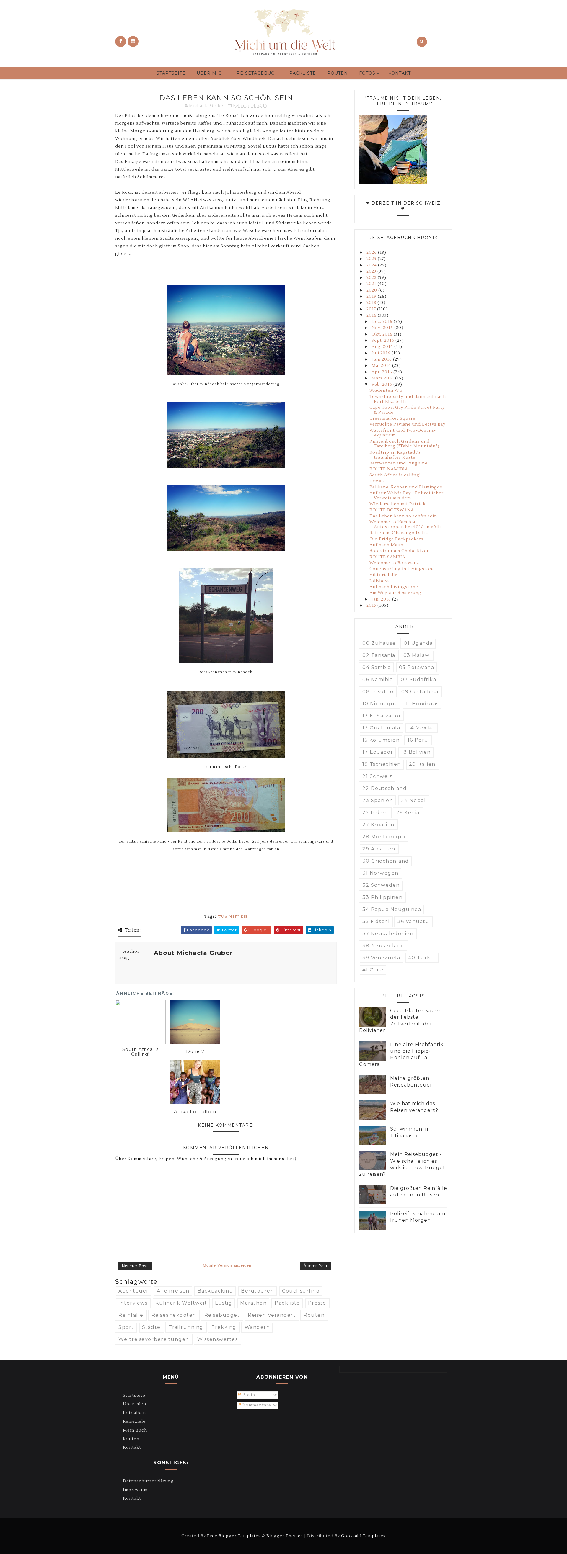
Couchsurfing (301, 1291)
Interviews (132, 1303)
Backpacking (215, 1291)
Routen (337, 73)
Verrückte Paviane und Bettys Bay (407, 424)
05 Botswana (416, 667)
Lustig (223, 1303)
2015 (371, 605)
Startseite (171, 73)
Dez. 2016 (383, 321)
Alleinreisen (173, 1291)
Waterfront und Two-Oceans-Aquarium (402, 433)
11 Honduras (422, 703)
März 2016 (383, 378)
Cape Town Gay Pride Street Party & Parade (407, 410)
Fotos (367, 73)
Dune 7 (377, 481)
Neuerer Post (135, 1266)
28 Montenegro (384, 837)
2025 (372, 258)
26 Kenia (408, 812)
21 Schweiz (377, 776)
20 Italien (422, 764)
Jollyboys (379, 581)
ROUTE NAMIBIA (388, 469)
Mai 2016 (382, 365)
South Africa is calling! (395, 475)
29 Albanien (378, 849)
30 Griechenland (385, 861)
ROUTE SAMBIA (387, 557)
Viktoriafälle (383, 575)
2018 (371, 302)
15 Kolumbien (381, 740)
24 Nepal (413, 800)
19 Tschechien (381, 764)
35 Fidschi (376, 921)
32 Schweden (381, 885)
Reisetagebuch (257, 73)
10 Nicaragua (380, 703)
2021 (371, 284)
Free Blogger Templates (234, 1536)
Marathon (253, 1303)
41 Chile (373, 970)
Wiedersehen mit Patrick (397, 504)
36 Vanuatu (413, 921)
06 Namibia (234, 916)
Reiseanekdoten (173, 1315)
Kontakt (399, 73)
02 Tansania (378, 655)
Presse (317, 1303)
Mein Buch (135, 1430)
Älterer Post (316, 1266)
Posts (248, 1395)
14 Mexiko (421, 728)
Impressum (135, 1490)
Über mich (211, 73)
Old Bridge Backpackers (396, 539)
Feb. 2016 (382, 384)
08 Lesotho (377, 691)
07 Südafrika (418, 679)
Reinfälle (131, 1315)
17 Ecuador (377, 752)
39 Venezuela (381, 958)
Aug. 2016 (383, 346)
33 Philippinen (382, 897)
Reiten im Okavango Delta (398, 533)
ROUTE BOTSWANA (391, 510)
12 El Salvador (381, 716)
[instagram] (133, 41)
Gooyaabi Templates (363, 1536)
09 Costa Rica (420, 691)
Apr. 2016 (382, 372)
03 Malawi (417, 655)
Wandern (257, 1327)
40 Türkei (421, 958)
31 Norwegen (380, 873)
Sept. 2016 (383, 340)
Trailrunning (186, 1327)
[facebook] (120, 41)
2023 (371, 271)
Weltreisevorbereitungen (153, 1339)
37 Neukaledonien (387, 933)
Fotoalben (134, 1413)
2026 (372, 252)
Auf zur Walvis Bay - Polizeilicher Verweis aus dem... (406, 495)
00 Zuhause (379, 643)
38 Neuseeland (383, 945)
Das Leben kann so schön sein (403, 516)
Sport (126, 1327)
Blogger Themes (284, 1536)
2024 (372, 265)
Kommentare (256, 1405)
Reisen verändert (272, 1315)
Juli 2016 (382, 353)
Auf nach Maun (386, 545)
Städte (151, 1327)
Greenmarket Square (392, 418)
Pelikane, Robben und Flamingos (405, 487)
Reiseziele (134, 1421)
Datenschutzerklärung (148, 1481)
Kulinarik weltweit (181, 1303)
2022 (372, 277)
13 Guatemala (381, 728)
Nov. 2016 (383, 328)
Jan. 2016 (382, 599)
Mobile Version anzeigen (227, 1265)
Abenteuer (133, 1291)
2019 (372, 296)
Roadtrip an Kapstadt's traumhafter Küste (395, 455)
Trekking (224, 1327)
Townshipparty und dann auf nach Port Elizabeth (407, 399)
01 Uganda (418, 643)
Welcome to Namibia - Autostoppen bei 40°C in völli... (406, 524)
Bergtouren (257, 1291)
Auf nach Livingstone (393, 587)
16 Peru (418, 740)
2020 (372, 290)
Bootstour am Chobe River (399, 551)
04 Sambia (376, 667)
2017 (371, 309)
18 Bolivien (416, 752)
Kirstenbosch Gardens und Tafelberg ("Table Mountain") (404, 444)
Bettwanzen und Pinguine (398, 463)
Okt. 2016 (383, 334)
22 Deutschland (384, 788)
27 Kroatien (378, 824)
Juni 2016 (382, 359)
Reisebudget (222, 1315)
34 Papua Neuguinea (391, 909)
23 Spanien (377, 800)
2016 (372, 315)
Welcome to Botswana (394, 563)
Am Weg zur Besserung (395, 593)
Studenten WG (386, 390)
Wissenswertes (217, 1339)
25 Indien (375, 812)
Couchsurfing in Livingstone (402, 569)
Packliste (302, 73)
